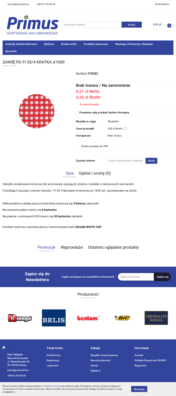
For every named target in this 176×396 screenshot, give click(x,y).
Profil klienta (53, 355)
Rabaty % (96, 370)
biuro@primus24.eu (18, 370)
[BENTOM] (54, 318)
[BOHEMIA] (122, 318)
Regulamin (140, 365)
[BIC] (88, 318)
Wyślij (151, 160)
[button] (55, 348)
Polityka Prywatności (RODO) (150, 360)
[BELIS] (20, 318)
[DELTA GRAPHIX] (156, 318)
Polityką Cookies (50, 386)
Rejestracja (53, 360)
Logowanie (53, 365)
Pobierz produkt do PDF (94, 146)
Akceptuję (139, 389)
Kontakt (139, 355)
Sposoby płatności (101, 360)
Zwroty (94, 365)
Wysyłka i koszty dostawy (104, 355)
